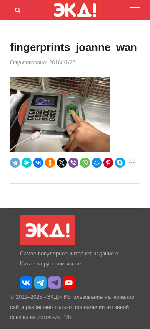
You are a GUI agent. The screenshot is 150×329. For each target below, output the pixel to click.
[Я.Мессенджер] (27, 163)
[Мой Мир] (97, 163)
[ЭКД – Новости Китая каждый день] (47, 243)
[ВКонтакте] (38, 163)
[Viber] (73, 163)
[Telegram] (15, 163)
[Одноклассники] (50, 163)
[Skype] (120, 163)
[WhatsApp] (85, 163)
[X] (62, 163)
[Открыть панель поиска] (16, 9)
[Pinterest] (108, 163)
